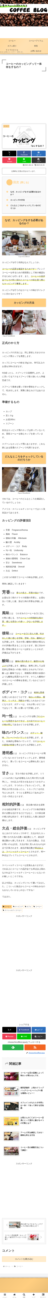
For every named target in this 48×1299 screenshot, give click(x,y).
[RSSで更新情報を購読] (35, 1047)
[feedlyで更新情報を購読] (13, 1047)
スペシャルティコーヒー (13, 910)
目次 (16, 182)
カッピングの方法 (17, 200)
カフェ (29, 906)
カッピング (19, 906)
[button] (39, 160)
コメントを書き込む (24, 1259)
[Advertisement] (24, 97)
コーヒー (8, 906)
